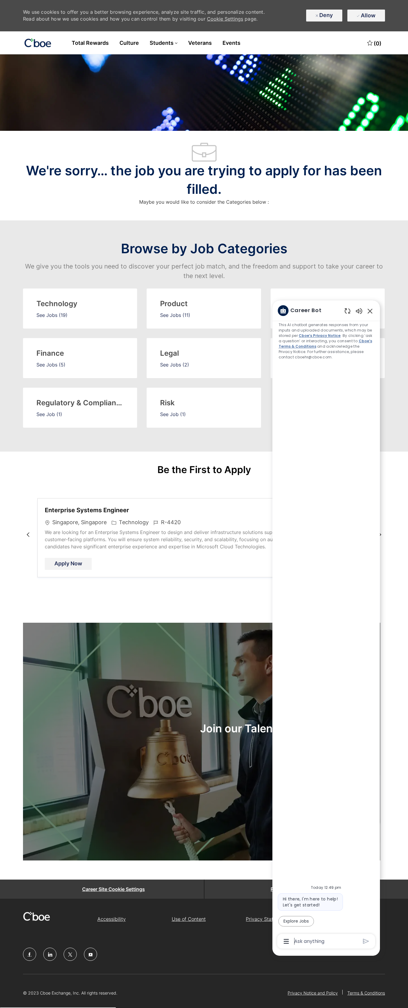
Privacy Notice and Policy (313, 992)
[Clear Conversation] (347, 311)
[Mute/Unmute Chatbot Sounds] (359, 310)
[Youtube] (90, 954)
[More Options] (286, 941)
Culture (129, 43)
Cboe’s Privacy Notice (319, 335)
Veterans (200, 43)
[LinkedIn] (49, 954)
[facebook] (29, 954)
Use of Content (189, 919)
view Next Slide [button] (380, 534)
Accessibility (111, 919)
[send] (366, 941)
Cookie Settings (225, 19)
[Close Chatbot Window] (370, 311)
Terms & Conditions (366, 992)
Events (231, 43)
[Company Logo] (38, 43)
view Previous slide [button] (28, 534)
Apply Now (73, 563)
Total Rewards (90, 43)
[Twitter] (70, 954)
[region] (326, 625)
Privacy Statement (266, 919)
